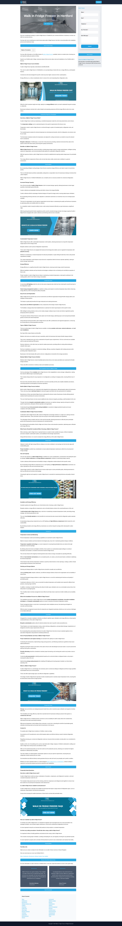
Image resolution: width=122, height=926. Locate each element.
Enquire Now (48, 440)
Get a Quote (47, 23)
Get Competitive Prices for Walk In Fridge (48, 368)
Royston (51, 908)
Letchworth (51, 899)
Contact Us (48, 531)
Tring (50, 916)
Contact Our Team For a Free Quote (48, 114)
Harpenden (24, 914)
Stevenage (24, 910)
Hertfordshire (52, 903)
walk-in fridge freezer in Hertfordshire (55, 761)
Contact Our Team (48, 280)
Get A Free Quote (48, 889)
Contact (98, 2)
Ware (21, 856)
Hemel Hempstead (53, 906)
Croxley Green (52, 910)
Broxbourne (31, 856)
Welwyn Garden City (39, 856)
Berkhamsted (52, 914)
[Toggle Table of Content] (32, 50)
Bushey (50, 902)
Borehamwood (25, 916)
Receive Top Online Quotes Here (48, 859)
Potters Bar (24, 908)
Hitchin (23, 917)
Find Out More (48, 164)
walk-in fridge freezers (48, 54)
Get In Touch (48, 766)
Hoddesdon (25, 856)
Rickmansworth (52, 911)
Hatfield (46, 856)
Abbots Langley (52, 900)
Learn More (48, 614)
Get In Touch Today (48, 45)
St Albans (24, 913)
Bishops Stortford (26, 911)
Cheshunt (24, 906)
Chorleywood (52, 913)
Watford (50, 905)
